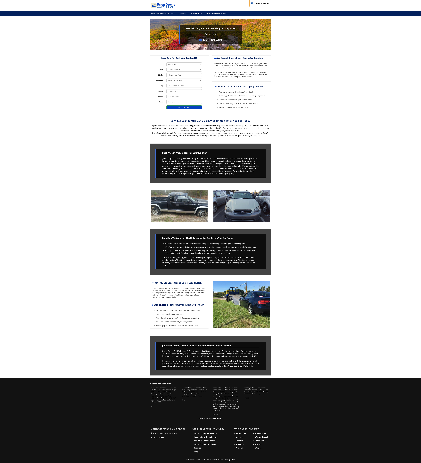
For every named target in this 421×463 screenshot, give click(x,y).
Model (160, 75)
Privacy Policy (230, 460)
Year (161, 64)
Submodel (159, 80)
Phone (160, 96)
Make (161, 70)
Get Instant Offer (184, 107)
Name (160, 91)
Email (161, 102)
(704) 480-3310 (260, 3)
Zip (162, 86)
